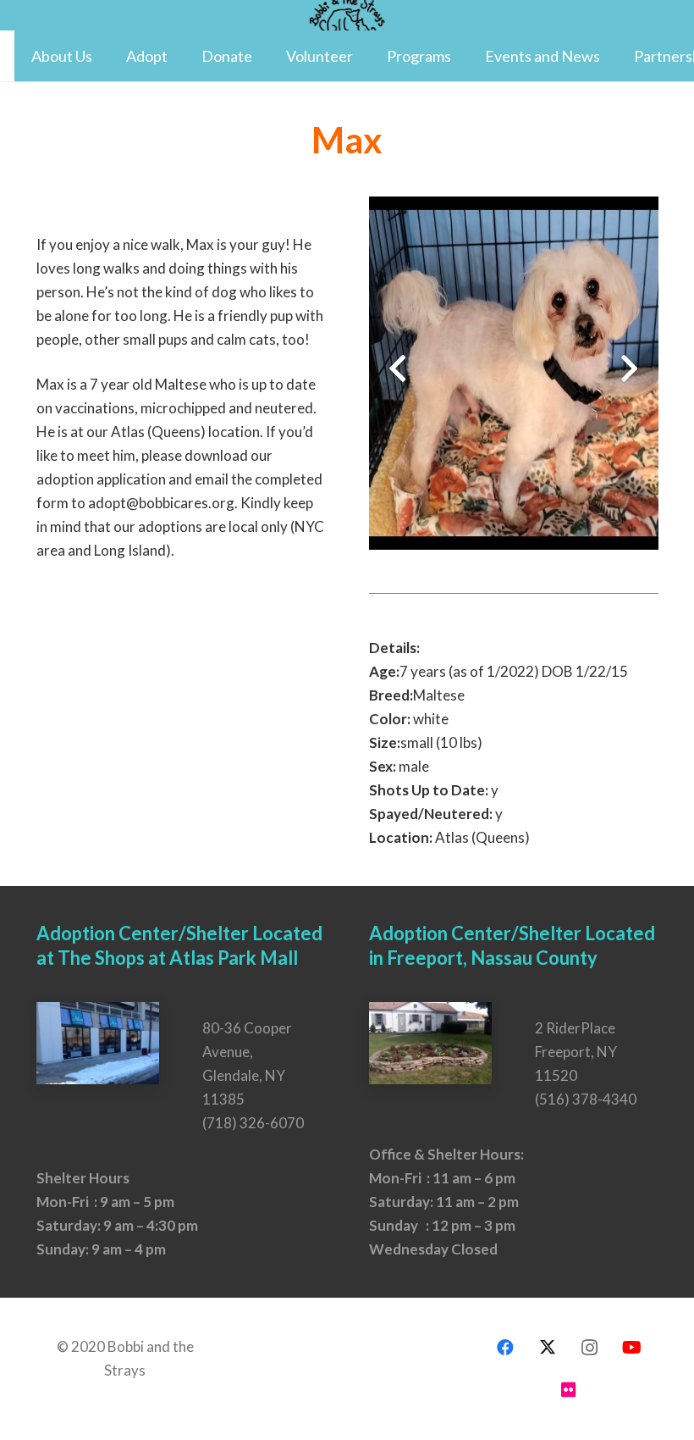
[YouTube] (632, 1347)
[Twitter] (547, 1347)
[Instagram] (590, 1347)
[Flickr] (569, 1390)
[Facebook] (505, 1347)
